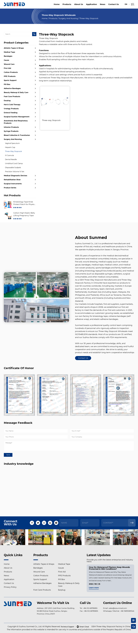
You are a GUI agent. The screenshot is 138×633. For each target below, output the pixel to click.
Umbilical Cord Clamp (14, 163)
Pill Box (74, 7)
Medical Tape (9, 52)
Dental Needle (11, 159)
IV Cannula (9, 155)
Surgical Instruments (13, 184)
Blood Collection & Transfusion (17, 135)
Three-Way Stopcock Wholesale (112, 331)
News (102, 4)
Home (57, 4)
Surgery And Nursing (68, 18)
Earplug (7, 100)
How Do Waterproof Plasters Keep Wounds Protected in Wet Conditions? (109, 568)
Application (91, 4)
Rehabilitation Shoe (12, 180)
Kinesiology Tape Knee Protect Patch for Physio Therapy (23, 204)
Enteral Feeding (10, 113)
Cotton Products (11, 72)
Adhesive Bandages (12, 88)
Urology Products (11, 109)
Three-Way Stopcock (13, 151)
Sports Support (10, 80)
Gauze (6, 60)
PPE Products (10, 76)
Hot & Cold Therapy (12, 105)
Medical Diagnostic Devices (15, 176)
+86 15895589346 (127, 611)
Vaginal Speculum (12, 143)
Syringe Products (11, 131)
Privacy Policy (10, 587)
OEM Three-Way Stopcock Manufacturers (98, 280)
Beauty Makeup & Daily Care (16, 92)
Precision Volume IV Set (14, 172)
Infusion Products (11, 127)
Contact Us (113, 4)
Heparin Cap (10, 147)
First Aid (7, 68)
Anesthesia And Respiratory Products (16, 122)
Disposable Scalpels (13, 167)
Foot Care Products (12, 96)
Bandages (8, 56)
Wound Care (9, 64)
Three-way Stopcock (51, 120)
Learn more (94, 588)
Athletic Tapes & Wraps (14, 48)
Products (67, 4)
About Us (78, 4)
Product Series (10, 188)
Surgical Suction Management (16, 117)
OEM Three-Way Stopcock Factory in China (110, 626)
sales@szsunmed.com (118, 608)
